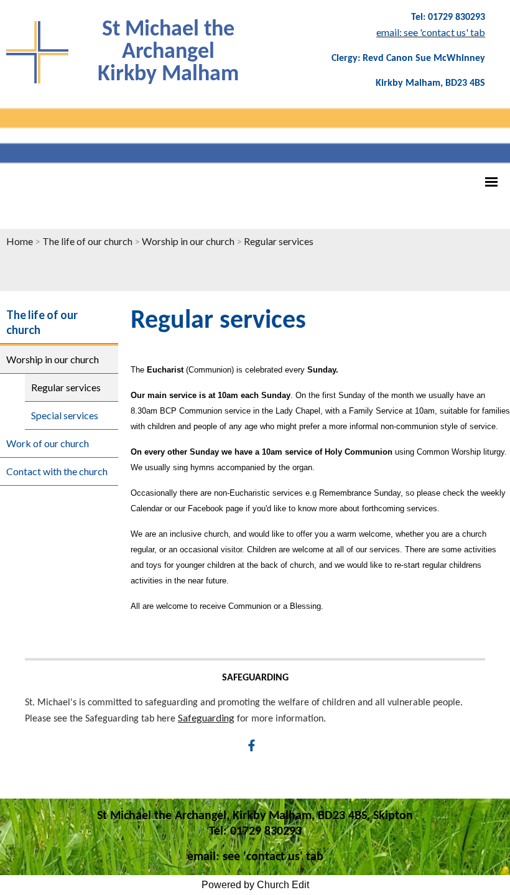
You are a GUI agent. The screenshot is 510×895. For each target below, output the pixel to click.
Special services (64, 415)
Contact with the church (57, 471)
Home (19, 241)
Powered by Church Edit (255, 884)
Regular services (278, 241)
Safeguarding (206, 717)
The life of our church (87, 241)
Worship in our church (188, 241)
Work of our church (47, 443)
